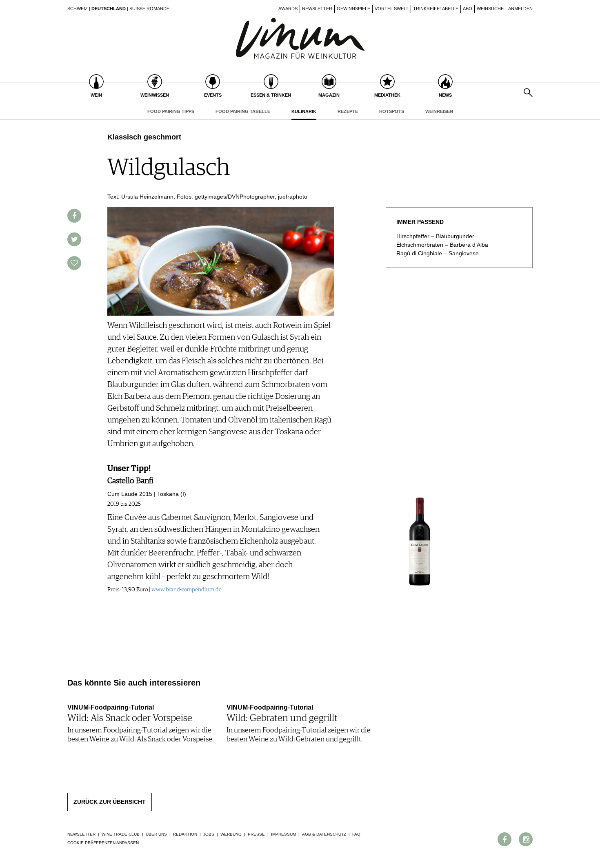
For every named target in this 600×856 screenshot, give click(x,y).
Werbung (231, 834)
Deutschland (108, 8)
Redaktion (185, 834)
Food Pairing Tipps (170, 111)
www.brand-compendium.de (186, 590)
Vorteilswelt (392, 8)
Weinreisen (439, 111)
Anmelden (520, 8)
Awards (288, 8)
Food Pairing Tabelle (243, 111)
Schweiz (77, 8)
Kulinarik (303, 111)
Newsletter (317, 8)
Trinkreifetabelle (435, 8)
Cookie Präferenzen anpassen (103, 843)
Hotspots (391, 111)
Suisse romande (149, 8)
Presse (256, 834)
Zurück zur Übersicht (109, 801)
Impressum (283, 834)
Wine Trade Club (121, 834)
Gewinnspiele (353, 8)
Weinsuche (490, 8)
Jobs (208, 834)
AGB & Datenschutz (324, 834)
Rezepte (348, 111)
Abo (467, 8)
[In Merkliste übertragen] (74, 263)
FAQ (356, 834)
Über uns (156, 834)
